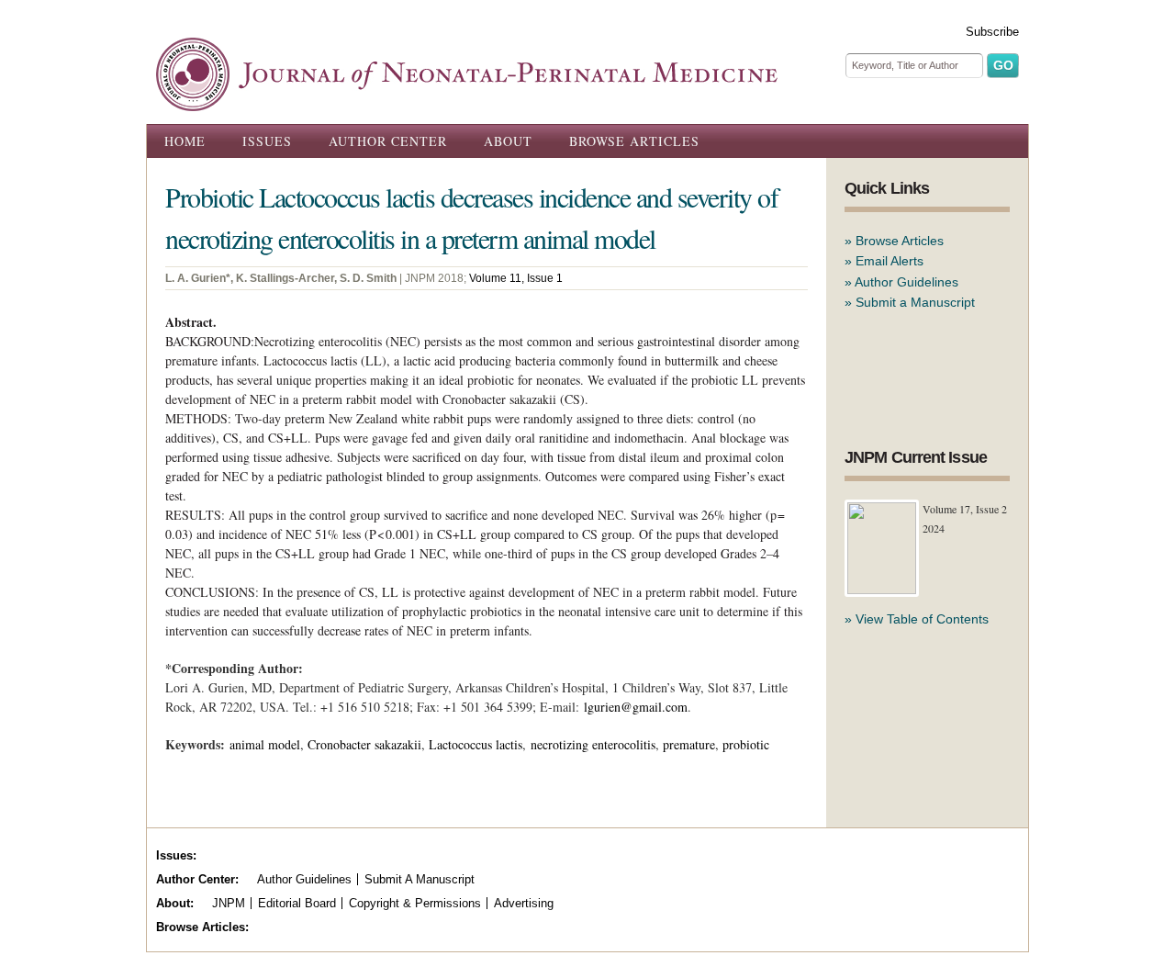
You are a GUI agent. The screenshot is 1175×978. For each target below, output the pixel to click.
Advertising (524, 903)
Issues (267, 141)
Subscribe (992, 32)
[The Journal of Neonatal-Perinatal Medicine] (467, 101)
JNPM (228, 903)
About (508, 141)
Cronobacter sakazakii (364, 744)
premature (689, 744)
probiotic (745, 744)
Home (185, 141)
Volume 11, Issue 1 (516, 278)
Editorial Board (297, 903)
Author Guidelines (906, 282)
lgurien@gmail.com (636, 706)
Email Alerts (889, 260)
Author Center (388, 141)
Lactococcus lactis (475, 744)
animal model (264, 744)
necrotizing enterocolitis (593, 744)
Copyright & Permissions (415, 903)
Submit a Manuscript (915, 302)
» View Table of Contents (917, 619)
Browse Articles (634, 141)
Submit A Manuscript (419, 879)
